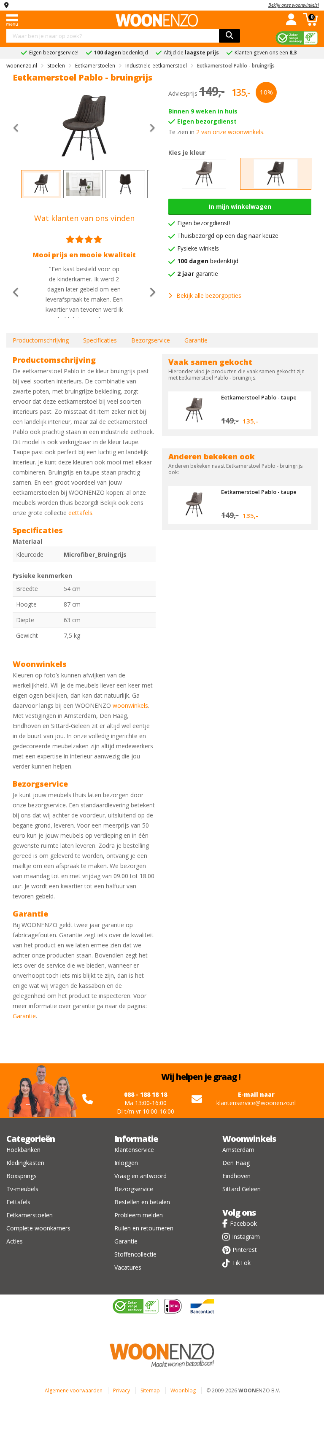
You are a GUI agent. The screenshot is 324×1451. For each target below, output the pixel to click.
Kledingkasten (25, 1163)
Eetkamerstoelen (29, 1215)
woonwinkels (130, 705)
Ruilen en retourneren (143, 1228)
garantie (197, 274)
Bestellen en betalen (142, 1202)
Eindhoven (236, 1176)
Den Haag (236, 1163)
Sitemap (150, 1390)
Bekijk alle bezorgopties (208, 295)
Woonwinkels (249, 1138)
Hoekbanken (23, 1150)
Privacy (121, 1390)
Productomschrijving (41, 340)
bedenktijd (207, 261)
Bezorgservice (150, 340)
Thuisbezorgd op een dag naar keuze (227, 236)
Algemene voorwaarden (74, 1390)
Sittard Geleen (241, 1189)
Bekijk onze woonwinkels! (293, 5)
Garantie (196, 340)
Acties (14, 1241)
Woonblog (183, 1390)
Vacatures (127, 1267)
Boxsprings (21, 1176)
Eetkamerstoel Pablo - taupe (259, 397)
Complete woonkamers (38, 1228)
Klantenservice (134, 1150)
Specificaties (100, 340)
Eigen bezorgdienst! (203, 223)
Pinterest (244, 1250)
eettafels (80, 513)
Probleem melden (138, 1215)
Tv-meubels (22, 1189)
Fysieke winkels (198, 248)
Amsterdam (238, 1150)
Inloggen (126, 1163)
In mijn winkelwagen (240, 206)
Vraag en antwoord (140, 1176)
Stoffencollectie (135, 1254)
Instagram (246, 1237)
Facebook (243, 1223)
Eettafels (18, 1202)
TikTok (241, 1263)
